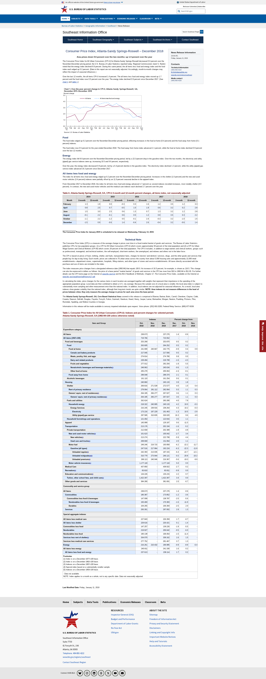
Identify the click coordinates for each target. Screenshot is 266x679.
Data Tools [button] (90, 18)
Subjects (78, 602)
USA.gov (115, 632)
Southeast (111, 26)
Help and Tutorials (158, 641)
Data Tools (92, 602)
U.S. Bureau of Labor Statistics (87, 9)
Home (66, 602)
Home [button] (64, 18)
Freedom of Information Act (162, 619)
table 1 (75, 82)
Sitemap (153, 614)
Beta (163, 602)
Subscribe (201, 6)
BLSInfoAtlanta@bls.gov (179, 72)
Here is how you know (112, 2)
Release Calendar (190, 6)
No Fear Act (116, 628)
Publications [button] (106, 18)
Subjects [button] (76, 18)
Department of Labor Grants (124, 623)
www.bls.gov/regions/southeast (181, 75)
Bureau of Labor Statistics (72, 26)
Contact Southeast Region (74, 662)
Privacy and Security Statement (164, 623)
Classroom (150, 602)
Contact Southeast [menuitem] (190, 39)
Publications (109, 602)
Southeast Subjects (132, 39)
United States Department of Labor (192, 2)
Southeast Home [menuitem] (75, 39)
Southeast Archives (161, 39)
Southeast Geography (102, 39)
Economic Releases (131, 602)
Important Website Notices (162, 636)
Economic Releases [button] (126, 18)
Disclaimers (155, 628)
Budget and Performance (123, 619)
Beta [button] (157, 18)
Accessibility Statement (160, 645)
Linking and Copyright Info (162, 632)
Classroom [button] (145, 18)
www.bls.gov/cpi (108, 274)
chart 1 (65, 82)
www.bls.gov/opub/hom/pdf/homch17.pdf (79, 277)
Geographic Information (95, 26)
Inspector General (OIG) (122, 614)
